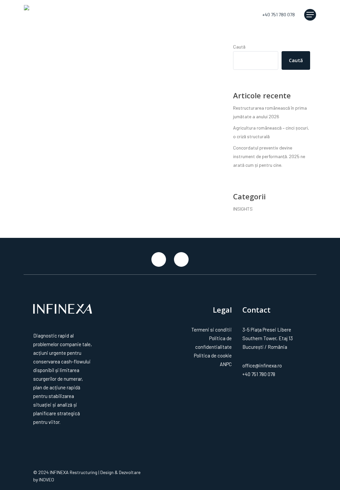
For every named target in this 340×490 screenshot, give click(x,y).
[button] (310, 15)
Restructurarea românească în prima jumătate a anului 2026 (270, 112)
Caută (239, 46)
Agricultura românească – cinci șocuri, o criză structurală (271, 132)
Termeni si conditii (211, 330)
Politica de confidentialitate (213, 342)
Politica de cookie (212, 355)
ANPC (225, 364)
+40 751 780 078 (258, 374)
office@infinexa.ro (262, 365)
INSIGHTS (49, 79)
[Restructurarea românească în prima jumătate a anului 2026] (75, 85)
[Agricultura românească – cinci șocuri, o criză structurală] (75, 118)
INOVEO (46, 479)
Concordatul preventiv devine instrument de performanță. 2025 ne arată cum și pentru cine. (269, 156)
